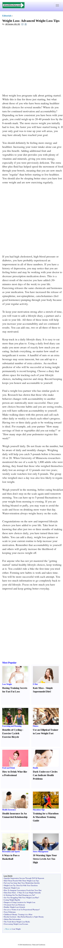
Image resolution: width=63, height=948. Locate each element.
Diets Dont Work (10, 893)
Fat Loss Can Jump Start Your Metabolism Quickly (22, 883)
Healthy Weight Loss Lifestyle (14, 907)
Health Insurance (9, 810)
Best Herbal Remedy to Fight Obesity (31, 917)
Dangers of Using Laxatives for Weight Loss (19, 902)
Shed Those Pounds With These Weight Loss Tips (21, 881)
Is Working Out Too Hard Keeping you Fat (19, 895)
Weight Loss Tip (9, 885)
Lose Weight (7, 684)
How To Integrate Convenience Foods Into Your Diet (22, 890)
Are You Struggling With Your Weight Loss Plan (21, 897)
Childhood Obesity (10, 914)
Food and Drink (8, 768)
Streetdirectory (27, 945)
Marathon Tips (39, 810)
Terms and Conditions (38, 945)
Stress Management (40, 851)
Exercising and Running (11, 726)
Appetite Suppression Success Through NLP (19, 878)
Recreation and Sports (11, 851)
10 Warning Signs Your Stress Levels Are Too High (45, 859)
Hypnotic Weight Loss (12, 888)
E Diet (35, 684)
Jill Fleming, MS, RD (12, 24)
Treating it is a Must (25, 914)
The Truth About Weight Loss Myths (17, 922)
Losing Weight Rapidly (12, 900)
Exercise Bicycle (10, 737)
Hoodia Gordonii (10, 917)
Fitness (35, 726)
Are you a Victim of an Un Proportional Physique (21, 909)
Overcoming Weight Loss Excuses (16, 924)
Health (35, 768)
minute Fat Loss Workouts (15, 905)
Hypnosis (40, 878)
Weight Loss (10, 21)
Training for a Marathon (46, 813)
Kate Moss (38, 688)
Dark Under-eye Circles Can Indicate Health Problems (45, 775)
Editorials (6, 16)
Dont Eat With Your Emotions (27, 885)
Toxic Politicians (10, 912)
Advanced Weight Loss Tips (40, 21)
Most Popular (9, 662)
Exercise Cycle (9, 733)
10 (5, 905)
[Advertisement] (31, 60)
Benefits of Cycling (12, 730)
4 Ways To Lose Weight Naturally (29, 893)
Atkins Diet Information (12, 919)
